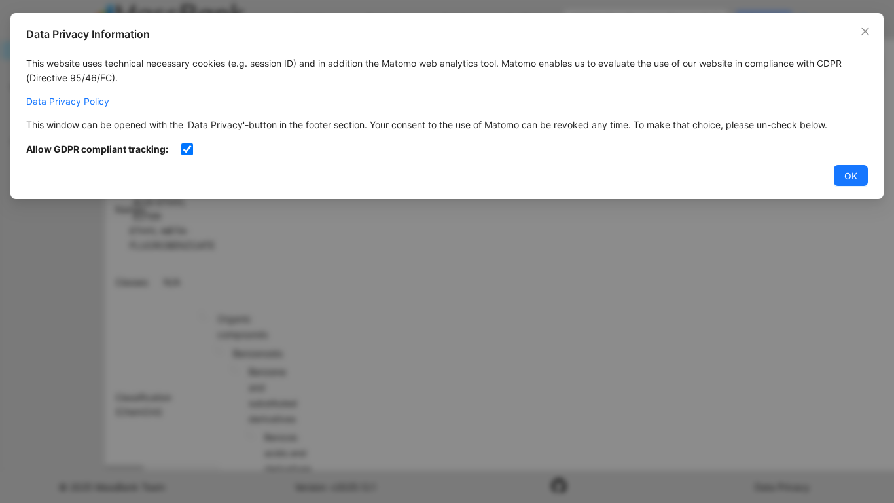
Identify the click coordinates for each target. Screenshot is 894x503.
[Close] (865, 31)
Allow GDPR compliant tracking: (97, 149)
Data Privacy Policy (67, 101)
